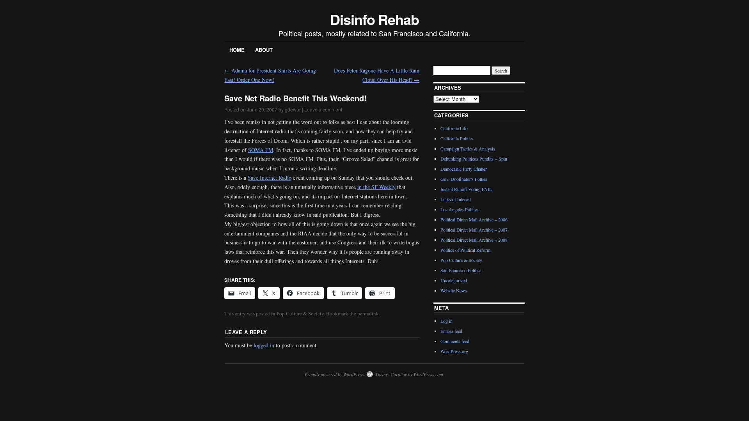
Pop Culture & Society (300, 313)
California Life (453, 128)
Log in (446, 321)
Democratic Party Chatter (463, 169)
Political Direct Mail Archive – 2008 (474, 240)
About (264, 49)
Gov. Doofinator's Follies (463, 179)
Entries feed (451, 331)
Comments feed (454, 341)
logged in (264, 345)
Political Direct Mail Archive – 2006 (474, 219)
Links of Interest (455, 199)
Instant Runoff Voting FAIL (466, 189)
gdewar (293, 109)
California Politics (457, 138)
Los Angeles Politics (459, 209)
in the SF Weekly (376, 187)
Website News (453, 290)
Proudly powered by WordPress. (335, 374)
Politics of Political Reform (465, 250)
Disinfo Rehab (374, 19)
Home (237, 49)
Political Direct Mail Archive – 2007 (474, 229)
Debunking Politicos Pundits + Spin (473, 159)
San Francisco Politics (460, 270)
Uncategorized (453, 280)
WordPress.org (454, 351)
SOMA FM (260, 150)
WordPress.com (428, 374)
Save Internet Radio (269, 177)
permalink (368, 313)
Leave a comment (323, 109)
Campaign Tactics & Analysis (467, 148)
